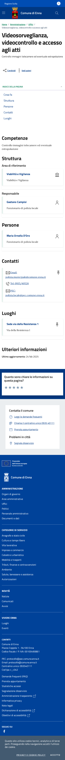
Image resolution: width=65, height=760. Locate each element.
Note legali (7, 705)
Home (4, 24)
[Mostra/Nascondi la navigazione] (3, 13)
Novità (6, 591)
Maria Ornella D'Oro (18, 236)
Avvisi (5, 606)
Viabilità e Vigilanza (18, 174)
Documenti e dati (10, 518)
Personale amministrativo (15, 513)
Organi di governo (11, 494)
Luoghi (5, 623)
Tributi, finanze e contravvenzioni (19, 564)
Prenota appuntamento (14, 681)
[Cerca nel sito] (56, 13)
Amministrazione (17, 24)
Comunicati (7, 601)
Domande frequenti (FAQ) (15, 676)
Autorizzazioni (9, 579)
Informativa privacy (12, 700)
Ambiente (7, 569)
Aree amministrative (12, 499)
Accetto (55, 755)
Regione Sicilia (11, 3)
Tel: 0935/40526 (19, 283)
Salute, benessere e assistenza (17, 574)
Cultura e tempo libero (13, 540)
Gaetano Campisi (17, 202)
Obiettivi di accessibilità (14, 715)
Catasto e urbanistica (13, 555)
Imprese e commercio (13, 550)
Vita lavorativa (9, 545)
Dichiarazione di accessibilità (17, 710)
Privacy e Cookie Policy (31, 755)
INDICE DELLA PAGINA (12, 86)
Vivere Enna (9, 618)
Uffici (30, 24)
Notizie (5, 596)
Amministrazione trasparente (17, 696)
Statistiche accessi (11, 686)
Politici (5, 508)
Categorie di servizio (14, 530)
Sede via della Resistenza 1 (23, 324)
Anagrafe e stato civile (13, 535)
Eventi (5, 628)
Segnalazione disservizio (14, 691)
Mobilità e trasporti (11, 560)
